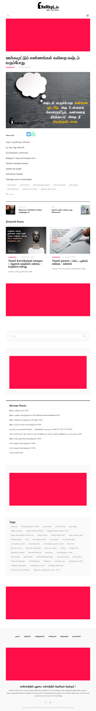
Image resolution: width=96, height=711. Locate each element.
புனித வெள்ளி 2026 (16, 453)
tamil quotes (73, 185)
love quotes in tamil (18, 544)
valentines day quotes (18, 565)
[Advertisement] (48, 35)
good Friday (47, 526)
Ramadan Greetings (18, 552)
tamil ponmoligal (59, 185)
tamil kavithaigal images (41, 185)
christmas (14, 526)
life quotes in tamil (39, 539)
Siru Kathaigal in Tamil (64, 552)
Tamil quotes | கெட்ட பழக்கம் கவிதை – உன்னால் (70, 262)
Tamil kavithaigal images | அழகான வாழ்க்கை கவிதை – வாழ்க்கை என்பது (25, 263)
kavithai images (16, 539)
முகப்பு (17, 636)
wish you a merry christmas (20, 570)
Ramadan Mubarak (34, 552)
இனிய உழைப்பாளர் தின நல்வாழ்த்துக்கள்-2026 (25, 425)
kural (27, 539)
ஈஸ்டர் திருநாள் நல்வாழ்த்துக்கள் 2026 (22, 443)
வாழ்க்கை (27, 636)
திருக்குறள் (64, 636)
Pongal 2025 (73, 548)
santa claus (49, 552)
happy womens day (75, 535)
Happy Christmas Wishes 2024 (57, 531)
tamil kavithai (24, 185)
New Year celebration (33, 548)
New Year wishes (51, 548)
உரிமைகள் (25, 708)
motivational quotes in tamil (53, 544)
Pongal (63, 548)
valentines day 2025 (76, 561)
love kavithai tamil (68, 539)
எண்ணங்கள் (10, 67)
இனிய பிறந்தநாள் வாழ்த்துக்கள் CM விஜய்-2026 (25, 420)
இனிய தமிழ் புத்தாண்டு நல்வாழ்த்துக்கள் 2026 (25, 439)
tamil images (11, 185)
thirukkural (47, 561)
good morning (60, 526)
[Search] (84, 336)
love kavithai (54, 539)
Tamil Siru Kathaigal (18, 561)
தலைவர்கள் (76, 636)
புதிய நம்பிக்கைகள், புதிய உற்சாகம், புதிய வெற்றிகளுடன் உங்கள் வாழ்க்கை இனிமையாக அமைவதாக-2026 (45, 434)
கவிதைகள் (52, 636)
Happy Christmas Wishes (34, 531)
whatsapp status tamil (48, 189)
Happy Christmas (16, 531)
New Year (70, 544)
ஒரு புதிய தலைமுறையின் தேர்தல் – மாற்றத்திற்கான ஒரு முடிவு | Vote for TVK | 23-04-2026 (40, 429)
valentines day (60, 561)
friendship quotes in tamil (30, 526)
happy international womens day (22, 535)
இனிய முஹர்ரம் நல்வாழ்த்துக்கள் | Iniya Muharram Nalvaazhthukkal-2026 (34, 415)
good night (73, 526)
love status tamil (34, 544)
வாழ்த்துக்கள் (40, 636)
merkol (11, 194)
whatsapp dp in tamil (29, 189)
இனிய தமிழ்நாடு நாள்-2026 (18, 410)
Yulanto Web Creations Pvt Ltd (64, 708)
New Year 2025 (16, 548)
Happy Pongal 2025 (58, 535)
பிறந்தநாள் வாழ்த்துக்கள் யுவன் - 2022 (47, 570)
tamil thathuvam (12, 189)
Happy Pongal (42, 535)
